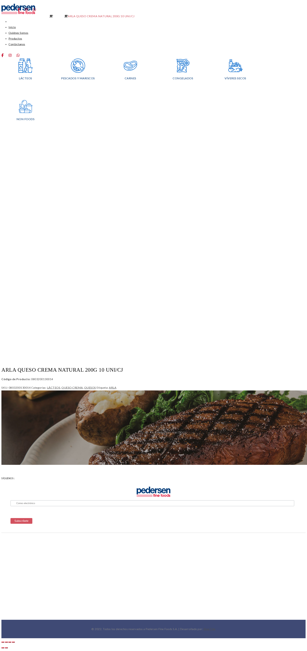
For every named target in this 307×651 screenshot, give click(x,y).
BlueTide (210, 629)
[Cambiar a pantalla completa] (6, 642)
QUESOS (58, 16)
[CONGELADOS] (183, 71)
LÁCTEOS (53, 387)
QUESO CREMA (39, 16)
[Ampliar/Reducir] (2, 642)
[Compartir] (9, 642)
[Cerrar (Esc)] (13, 642)
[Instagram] (12, 55)
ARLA (112, 387)
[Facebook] (4, 55)
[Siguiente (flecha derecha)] (6, 647)
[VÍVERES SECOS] (235, 71)
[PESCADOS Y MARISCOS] (78, 71)
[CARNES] (130, 71)
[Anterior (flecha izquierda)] (2, 647)
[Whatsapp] (20, 55)
